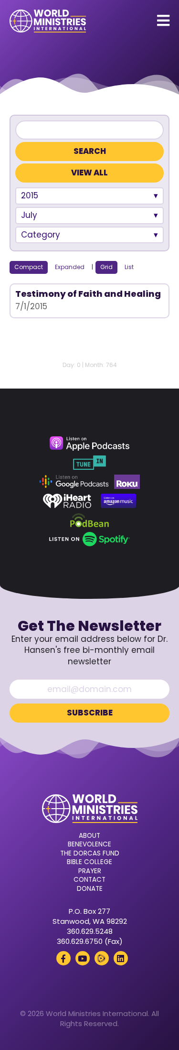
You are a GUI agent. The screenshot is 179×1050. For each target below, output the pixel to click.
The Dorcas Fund (89, 853)
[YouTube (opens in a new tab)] (82, 958)
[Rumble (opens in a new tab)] (102, 958)
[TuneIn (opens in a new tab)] (89, 462)
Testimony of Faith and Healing (88, 294)
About (89, 836)
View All (89, 172)
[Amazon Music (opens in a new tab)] (118, 501)
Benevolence (89, 844)
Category (40, 234)
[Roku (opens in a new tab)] (127, 482)
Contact (89, 880)
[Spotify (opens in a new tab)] (89, 539)
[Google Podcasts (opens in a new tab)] (74, 482)
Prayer (89, 871)
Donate (90, 889)
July (29, 215)
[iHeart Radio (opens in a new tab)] (67, 501)
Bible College (89, 862)
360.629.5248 (90, 931)
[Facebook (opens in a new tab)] (63, 958)
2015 (29, 195)
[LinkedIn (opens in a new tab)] (121, 958)
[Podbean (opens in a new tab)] (89, 520)
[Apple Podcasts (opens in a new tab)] (89, 443)
